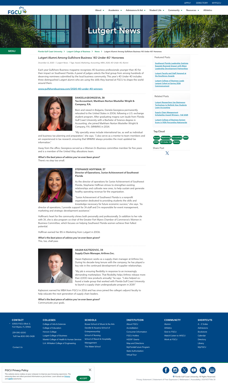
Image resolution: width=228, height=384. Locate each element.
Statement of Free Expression (165, 380)
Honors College (49, 332)
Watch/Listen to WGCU (175, 336)
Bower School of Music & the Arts (100, 324)
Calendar (202, 336)
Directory (202, 3)
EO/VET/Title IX (208, 380)
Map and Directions (135, 344)
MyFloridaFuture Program (138, 347)
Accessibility (195, 380)
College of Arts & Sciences (54, 324)
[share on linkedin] (173, 153)
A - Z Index (203, 324)
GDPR (10, 379)
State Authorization (135, 351)
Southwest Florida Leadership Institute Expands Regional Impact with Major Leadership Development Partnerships (171, 66)
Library (201, 344)
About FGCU (132, 324)
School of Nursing (93, 336)
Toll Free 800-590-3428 (24, 337)
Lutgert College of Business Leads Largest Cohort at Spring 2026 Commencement (169, 83)
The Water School (93, 347)
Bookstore (202, 332)
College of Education (52, 328)
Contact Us (18, 347)
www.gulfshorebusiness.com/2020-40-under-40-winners (70, 89)
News (97, 52)
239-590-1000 (19, 333)
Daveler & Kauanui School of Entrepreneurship (97, 330)
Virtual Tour (132, 355)
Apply (187, 3)
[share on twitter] (167, 153)
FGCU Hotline (133, 336)
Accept (83, 379)
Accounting (177, 138)
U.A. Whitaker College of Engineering (59, 344)
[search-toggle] (218, 10)
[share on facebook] (161, 153)
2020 (156, 142)
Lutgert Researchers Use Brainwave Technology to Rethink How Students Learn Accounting (171, 105)
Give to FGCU (170, 332)
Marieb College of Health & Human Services (62, 340)
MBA (186, 138)
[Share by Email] (155, 153)
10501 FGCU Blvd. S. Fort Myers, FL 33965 (21, 325)
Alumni (176, 142)
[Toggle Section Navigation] (10, 51)
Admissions (203, 328)
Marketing (165, 138)
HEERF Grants (133, 340)
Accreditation (132, 328)
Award (157, 138)
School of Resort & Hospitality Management (98, 341)
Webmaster (184, 380)
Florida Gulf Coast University (50, 52)
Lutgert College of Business (78, 52)
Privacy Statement (143, 380)
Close (90, 369)
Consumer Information (137, 332)
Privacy (67, 376)
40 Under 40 (166, 142)
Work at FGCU (170, 340)
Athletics (207, 10)
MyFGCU (216, 3)
